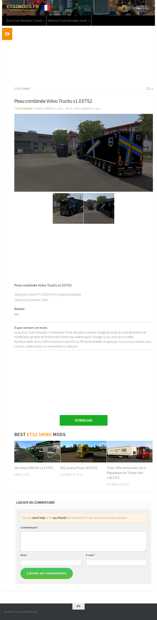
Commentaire (29, 527)
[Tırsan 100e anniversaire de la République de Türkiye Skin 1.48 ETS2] (130, 451)
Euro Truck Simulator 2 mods (24, 20)
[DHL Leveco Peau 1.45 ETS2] (84, 451)
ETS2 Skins (22, 88)
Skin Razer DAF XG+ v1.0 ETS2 (33, 468)
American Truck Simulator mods (67, 20)
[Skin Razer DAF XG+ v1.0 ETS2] (37, 451)
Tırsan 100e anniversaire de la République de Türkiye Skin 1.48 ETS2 (126, 473)
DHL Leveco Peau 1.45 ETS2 (79, 468)
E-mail (91, 555)
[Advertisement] (83, 55)
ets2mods (26, 108)
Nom (24, 555)
